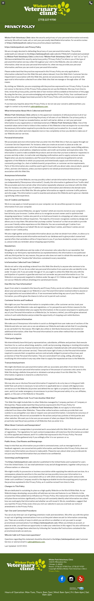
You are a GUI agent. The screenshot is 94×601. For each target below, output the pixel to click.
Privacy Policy (54, 571)
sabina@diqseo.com (39, 106)
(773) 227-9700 (47, 19)
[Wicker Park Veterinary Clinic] (47, 16)
